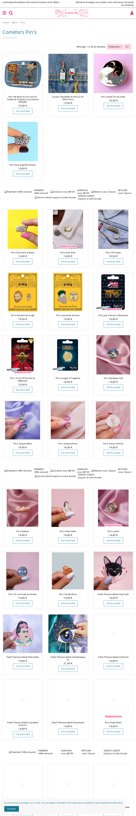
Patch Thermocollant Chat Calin (113, 594)
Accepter (11, 808)
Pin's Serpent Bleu (22, 443)
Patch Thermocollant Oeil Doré (113, 657)
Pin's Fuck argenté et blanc (22, 164)
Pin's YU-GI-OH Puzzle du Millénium (22, 379)
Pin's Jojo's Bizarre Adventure (113, 315)
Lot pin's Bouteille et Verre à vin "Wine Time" (68, 98)
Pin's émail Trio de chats (113, 96)
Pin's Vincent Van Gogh (22, 315)
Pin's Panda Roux (68, 594)
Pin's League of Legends (68, 378)
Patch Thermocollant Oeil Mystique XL (68, 658)
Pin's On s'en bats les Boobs (22, 594)
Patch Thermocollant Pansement (68, 722)
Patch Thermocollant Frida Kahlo (22, 657)
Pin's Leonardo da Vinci (68, 315)
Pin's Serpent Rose (67, 443)
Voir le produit (23, 110)
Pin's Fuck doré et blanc (22, 252)
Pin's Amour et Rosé (113, 443)
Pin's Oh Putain (113, 252)
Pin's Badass (22, 531)
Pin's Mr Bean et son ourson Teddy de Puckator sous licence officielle (23, 99)
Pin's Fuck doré (67, 252)
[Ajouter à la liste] (20, 92)
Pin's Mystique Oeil (113, 378)
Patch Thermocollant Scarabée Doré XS (22, 724)
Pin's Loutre (113, 531)
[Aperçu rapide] (25, 92)
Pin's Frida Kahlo (68, 531)
